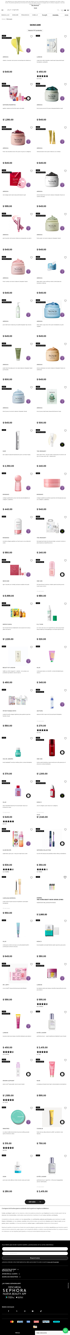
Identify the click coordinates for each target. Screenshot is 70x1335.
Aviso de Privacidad (42, 35)
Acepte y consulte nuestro (36, 35)
